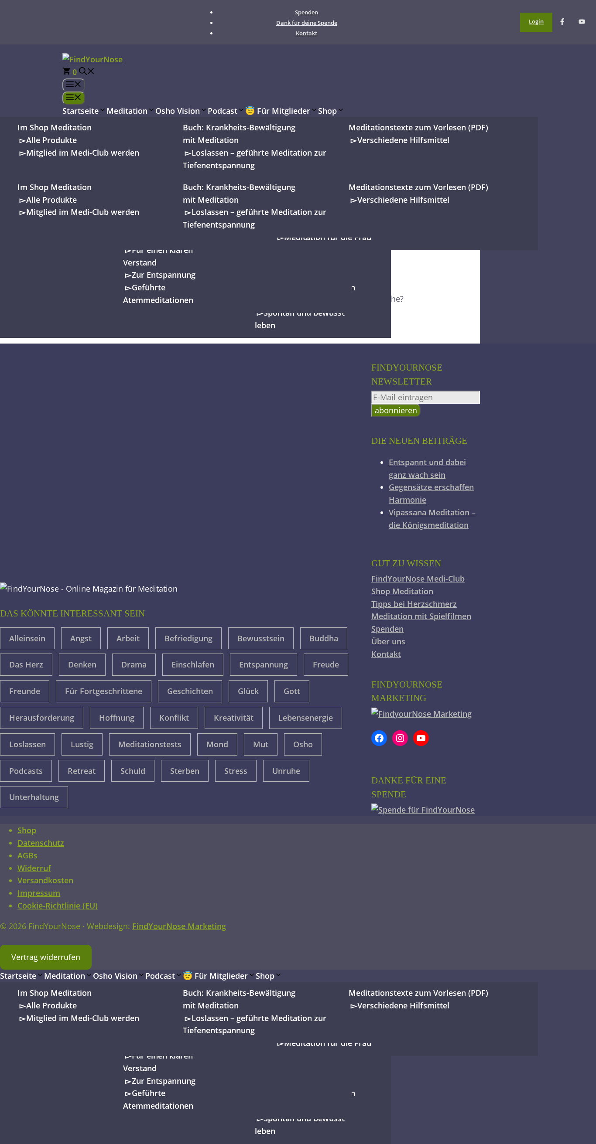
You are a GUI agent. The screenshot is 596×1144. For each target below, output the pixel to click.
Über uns (388, 641)
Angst (81, 638)
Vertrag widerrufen (45, 957)
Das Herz (26, 664)
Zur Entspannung (163, 274)
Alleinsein (27, 638)
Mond (217, 744)
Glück (248, 691)
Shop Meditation (402, 591)
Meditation (126, 111)
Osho (303, 744)
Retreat (82, 771)
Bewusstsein (260, 638)
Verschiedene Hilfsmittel (403, 140)
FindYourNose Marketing (179, 926)
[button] (87, 72)
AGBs (27, 855)
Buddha (323, 638)
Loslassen (27, 744)
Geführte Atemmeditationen (158, 293)
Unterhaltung (34, 797)
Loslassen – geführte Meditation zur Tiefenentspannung (254, 158)
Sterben (184, 771)
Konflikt (174, 717)
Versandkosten (45, 880)
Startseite (80, 111)
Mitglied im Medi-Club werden (82, 152)
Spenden (306, 12)
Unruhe (286, 771)
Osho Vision (177, 111)
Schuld (132, 771)
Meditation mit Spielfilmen (421, 616)
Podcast (222, 111)
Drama (134, 664)
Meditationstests (150, 744)
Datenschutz (40, 843)
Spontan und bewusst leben (300, 318)
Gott (292, 691)
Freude (326, 664)
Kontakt (306, 33)
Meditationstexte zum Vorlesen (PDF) (418, 127)
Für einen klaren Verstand (158, 256)
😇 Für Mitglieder (277, 111)
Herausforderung (41, 717)
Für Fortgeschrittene (103, 691)
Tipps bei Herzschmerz (414, 604)
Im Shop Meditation (54, 127)
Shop (327, 111)
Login (536, 21)
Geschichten (190, 691)
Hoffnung (116, 717)
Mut (260, 744)
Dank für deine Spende (306, 23)
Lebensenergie (305, 717)
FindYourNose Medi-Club (418, 578)
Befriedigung (188, 638)
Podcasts (26, 771)
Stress (235, 771)
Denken (82, 664)
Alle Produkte (51, 140)
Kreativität (233, 717)
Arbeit (128, 638)
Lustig (82, 744)
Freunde (24, 691)
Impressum (38, 893)
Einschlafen (192, 664)
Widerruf (34, 868)
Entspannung (263, 664)
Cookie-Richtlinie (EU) (57, 905)
